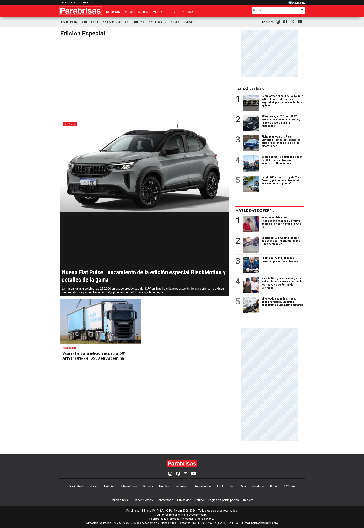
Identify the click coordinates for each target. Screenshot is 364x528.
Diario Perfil (76, 486)
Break (274, 486)
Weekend (182, 486)
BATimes (290, 486)
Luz (232, 486)
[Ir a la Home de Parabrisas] (80, 10)
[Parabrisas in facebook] (286, 22)
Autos (129, 12)
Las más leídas (249, 89)
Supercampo (202, 486)
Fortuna (148, 486)
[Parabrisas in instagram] (279, 22)
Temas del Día (69, 22)
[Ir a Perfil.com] (296, 3)
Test (174, 12)
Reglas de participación (223, 500)
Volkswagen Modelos (115, 22)
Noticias (113, 12)
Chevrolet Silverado (182, 22)
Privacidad (184, 500)
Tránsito (248, 500)
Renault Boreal (90, 22)
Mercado (159, 12)
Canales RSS (119, 500)
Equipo (199, 500)
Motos (143, 12)
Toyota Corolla (157, 22)
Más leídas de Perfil (255, 210)
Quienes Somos (142, 500)
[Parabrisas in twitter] (293, 22)
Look (220, 486)
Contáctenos (165, 500)
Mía (243, 486)
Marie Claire (129, 486)
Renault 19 (138, 22)
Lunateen (258, 486)
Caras (94, 486)
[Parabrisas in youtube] (300, 22)
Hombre (164, 486)
